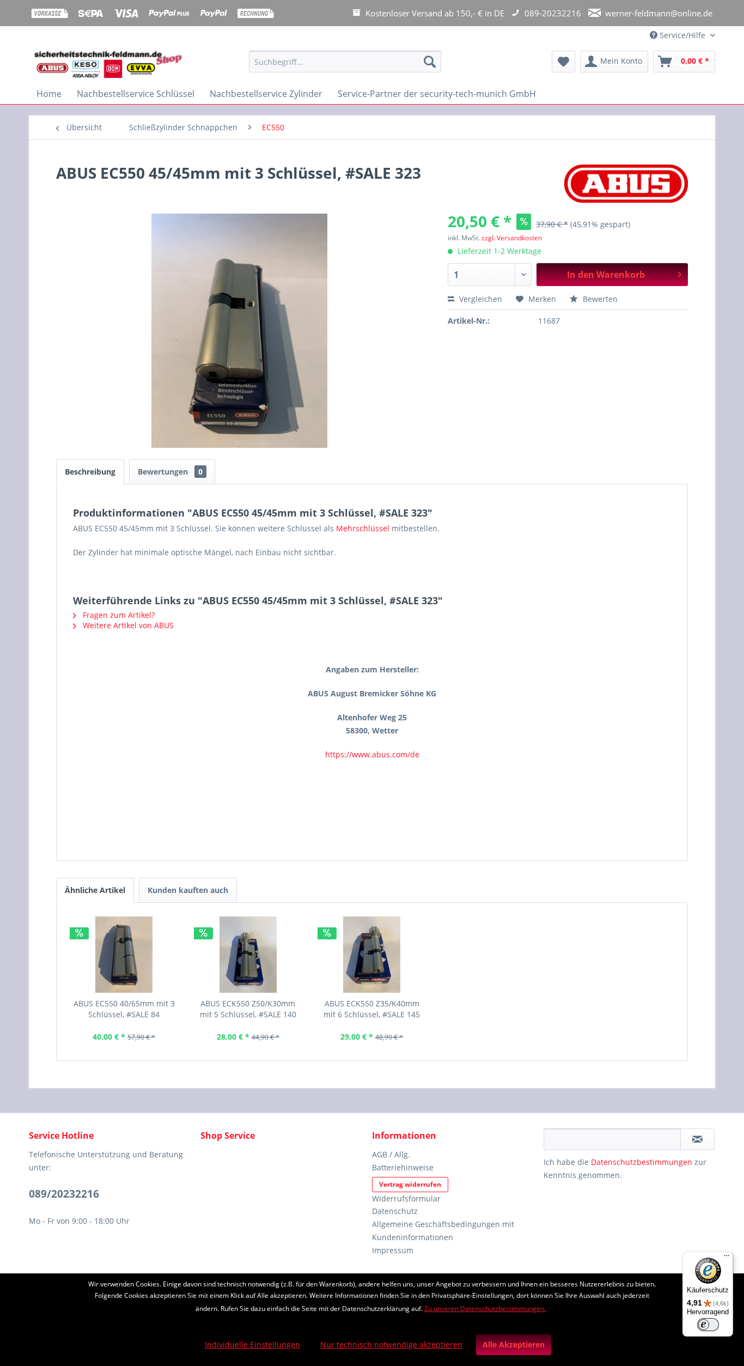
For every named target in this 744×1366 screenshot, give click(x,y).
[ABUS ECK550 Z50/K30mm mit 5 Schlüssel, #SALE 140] (248, 954)
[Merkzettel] (563, 61)
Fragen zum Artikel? (118, 615)
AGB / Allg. (391, 1154)
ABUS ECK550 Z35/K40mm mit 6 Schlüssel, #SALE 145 (372, 1008)
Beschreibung (90, 471)
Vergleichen (479, 299)
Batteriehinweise (403, 1167)
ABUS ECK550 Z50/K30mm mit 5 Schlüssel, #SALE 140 (248, 1008)
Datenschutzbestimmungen (641, 1162)
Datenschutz (395, 1211)
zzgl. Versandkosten (511, 237)
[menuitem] (345, 67)
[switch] (708, 1324)
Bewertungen (170, 471)
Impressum (392, 1250)
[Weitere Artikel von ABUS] (626, 184)
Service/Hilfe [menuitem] (682, 35)
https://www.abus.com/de (372, 754)
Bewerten (599, 299)
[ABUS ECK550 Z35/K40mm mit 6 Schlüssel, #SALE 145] (372, 954)
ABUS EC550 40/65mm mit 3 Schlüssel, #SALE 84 (124, 1008)
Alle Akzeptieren (514, 1344)
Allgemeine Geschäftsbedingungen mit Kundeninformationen (443, 1230)
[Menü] (726, 1258)
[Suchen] (429, 61)
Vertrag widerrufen (410, 1184)
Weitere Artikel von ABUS (127, 625)
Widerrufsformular (406, 1198)
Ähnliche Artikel (95, 890)
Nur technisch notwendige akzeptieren (391, 1344)
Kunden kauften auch (188, 890)
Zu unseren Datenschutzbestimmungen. (485, 1308)
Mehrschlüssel (362, 528)
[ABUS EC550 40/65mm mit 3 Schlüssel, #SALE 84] (124, 954)
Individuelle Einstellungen (252, 1344)
